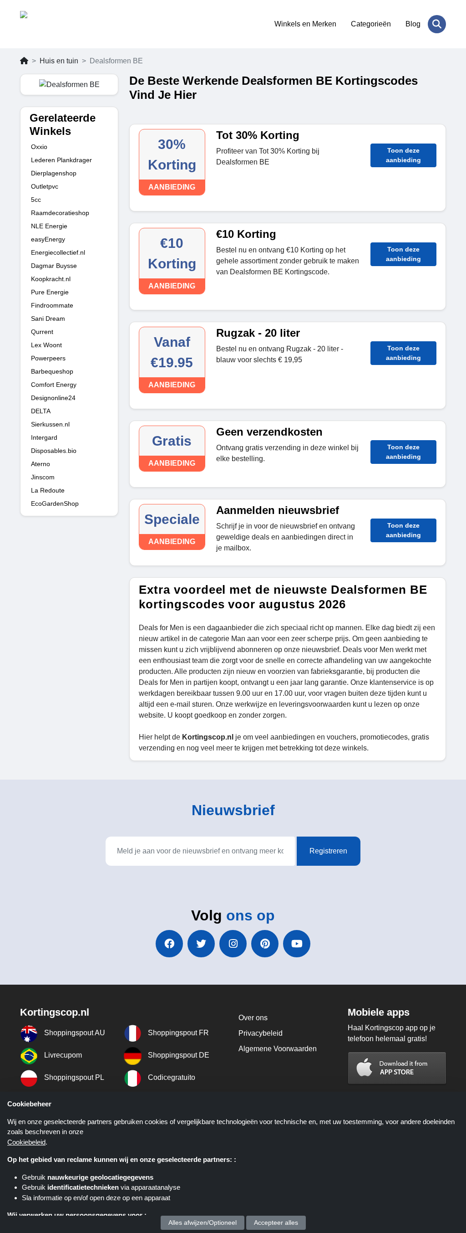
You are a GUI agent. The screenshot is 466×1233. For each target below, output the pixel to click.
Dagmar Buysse (54, 265)
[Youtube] (296, 943)
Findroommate (52, 305)
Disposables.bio (53, 450)
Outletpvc (44, 186)
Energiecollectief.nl (58, 252)
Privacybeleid (260, 1033)
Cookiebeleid (26, 1142)
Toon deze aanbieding (403, 155)
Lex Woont (46, 345)
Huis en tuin (59, 61)
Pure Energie (50, 292)
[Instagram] (233, 943)
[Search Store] (437, 24)
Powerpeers (48, 358)
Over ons (253, 1018)
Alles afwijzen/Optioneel (202, 1222)
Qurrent (42, 331)
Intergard (44, 437)
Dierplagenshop (53, 173)
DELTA (41, 411)
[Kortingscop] (64, 24)
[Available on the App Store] (397, 1068)
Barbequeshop (52, 371)
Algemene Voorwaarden (277, 1049)
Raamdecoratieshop (60, 212)
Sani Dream (48, 318)
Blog (412, 24)
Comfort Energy (53, 384)
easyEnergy (48, 239)
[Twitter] (201, 943)
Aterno (40, 464)
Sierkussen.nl (50, 424)
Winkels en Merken (305, 24)
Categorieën (371, 24)
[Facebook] (169, 943)
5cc (36, 199)
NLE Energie (49, 226)
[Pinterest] (265, 943)
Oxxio (39, 146)
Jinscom (43, 477)
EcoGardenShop (55, 503)
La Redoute (48, 490)
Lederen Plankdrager (61, 160)
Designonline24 (53, 397)
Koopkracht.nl (51, 279)
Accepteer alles (276, 1222)
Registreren (328, 851)
